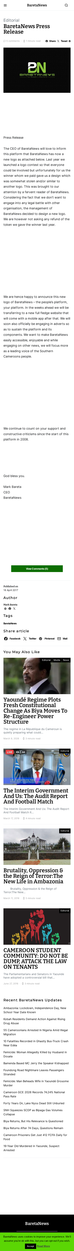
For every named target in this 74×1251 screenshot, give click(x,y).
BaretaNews (37, 5)
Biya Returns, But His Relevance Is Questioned (33, 1121)
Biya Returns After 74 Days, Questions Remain (33, 1128)
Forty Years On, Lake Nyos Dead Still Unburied (33, 1103)
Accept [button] (30, 1246)
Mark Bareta (10, 604)
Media (57, 660)
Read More (43, 1246)
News (66, 660)
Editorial (11, 20)
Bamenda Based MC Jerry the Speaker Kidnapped (36, 1063)
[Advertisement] (31, 115)
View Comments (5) (37, 568)
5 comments (13, 40)
